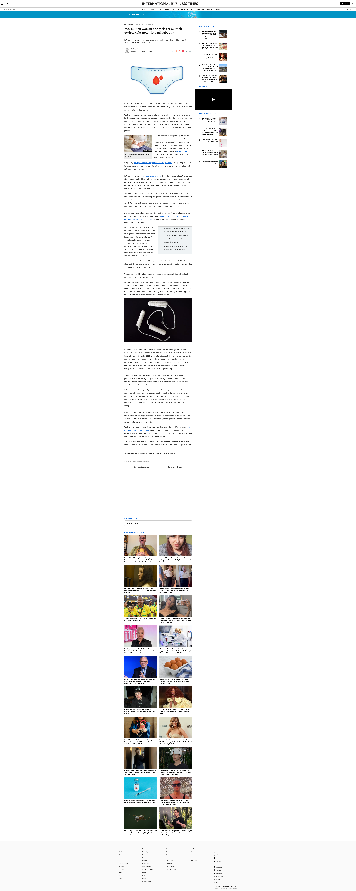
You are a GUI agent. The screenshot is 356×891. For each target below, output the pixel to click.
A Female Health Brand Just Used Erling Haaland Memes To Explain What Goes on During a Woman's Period (174, 802)
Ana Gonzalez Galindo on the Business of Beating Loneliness (210, 163)
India (191, 852)
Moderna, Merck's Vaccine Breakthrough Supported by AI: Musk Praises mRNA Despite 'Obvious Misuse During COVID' (175, 651)
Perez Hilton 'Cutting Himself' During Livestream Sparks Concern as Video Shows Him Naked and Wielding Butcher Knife (140, 560)
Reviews (217, 9)
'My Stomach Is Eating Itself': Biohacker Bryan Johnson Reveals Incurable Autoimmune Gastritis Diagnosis (175, 833)
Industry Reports (146, 881)
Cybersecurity (146, 863)
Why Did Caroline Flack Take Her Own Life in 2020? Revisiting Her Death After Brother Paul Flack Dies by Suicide (175, 742)
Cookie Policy (170, 860)
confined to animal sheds (152, 176)
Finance (144, 860)
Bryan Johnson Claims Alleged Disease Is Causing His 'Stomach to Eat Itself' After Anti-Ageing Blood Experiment (175, 772)
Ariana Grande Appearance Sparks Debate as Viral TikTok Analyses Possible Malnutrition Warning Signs (140, 772)
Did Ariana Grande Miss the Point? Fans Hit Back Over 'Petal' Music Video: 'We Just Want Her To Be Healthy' (175, 620)
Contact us (169, 852)
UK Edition (349, 9)
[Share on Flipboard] (179, 51)
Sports (120, 875)
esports (144, 872)
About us (168, 849)
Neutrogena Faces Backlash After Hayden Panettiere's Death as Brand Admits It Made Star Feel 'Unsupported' (139, 651)
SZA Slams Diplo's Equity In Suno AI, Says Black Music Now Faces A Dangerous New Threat (174, 711)
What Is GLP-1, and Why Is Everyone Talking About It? (210, 141)
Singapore (192, 854)
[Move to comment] (190, 51)
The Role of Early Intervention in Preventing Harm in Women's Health (210, 152)
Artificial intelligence (147, 866)
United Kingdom (194, 857)
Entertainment (200, 9)
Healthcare (145, 854)
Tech (191, 9)
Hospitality (145, 852)
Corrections (169, 863)
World (144, 9)
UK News (151, 9)
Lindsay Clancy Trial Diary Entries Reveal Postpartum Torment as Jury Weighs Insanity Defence (140, 590)
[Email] (186, 51)
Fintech (144, 878)
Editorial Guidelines (175, 467)
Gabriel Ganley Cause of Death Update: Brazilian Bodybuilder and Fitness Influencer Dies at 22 (140, 711)
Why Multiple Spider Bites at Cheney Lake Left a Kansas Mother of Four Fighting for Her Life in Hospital (140, 833)
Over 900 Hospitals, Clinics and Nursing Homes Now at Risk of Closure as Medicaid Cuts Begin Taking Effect (139, 742)
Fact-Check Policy (171, 869)
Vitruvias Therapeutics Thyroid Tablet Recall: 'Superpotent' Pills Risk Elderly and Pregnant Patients (209, 35)
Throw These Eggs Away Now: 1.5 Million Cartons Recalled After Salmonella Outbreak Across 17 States (174, 681)
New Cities (145, 875)
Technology (122, 866)
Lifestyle (209, 9)
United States (193, 860)
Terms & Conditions (171, 854)
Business (166, 9)
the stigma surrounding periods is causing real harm (153, 163)
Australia (192, 849)
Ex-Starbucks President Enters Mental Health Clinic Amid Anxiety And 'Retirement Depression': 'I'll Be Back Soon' (140, 681)
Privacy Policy (170, 857)
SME (173, 9)
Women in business (147, 869)
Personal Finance (183, 9)
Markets (159, 9)
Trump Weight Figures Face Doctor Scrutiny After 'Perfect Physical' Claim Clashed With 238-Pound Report (174, 590)
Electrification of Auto (148, 857)
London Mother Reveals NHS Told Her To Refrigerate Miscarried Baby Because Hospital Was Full (175, 560)
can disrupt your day (183, 151)
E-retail (144, 849)
